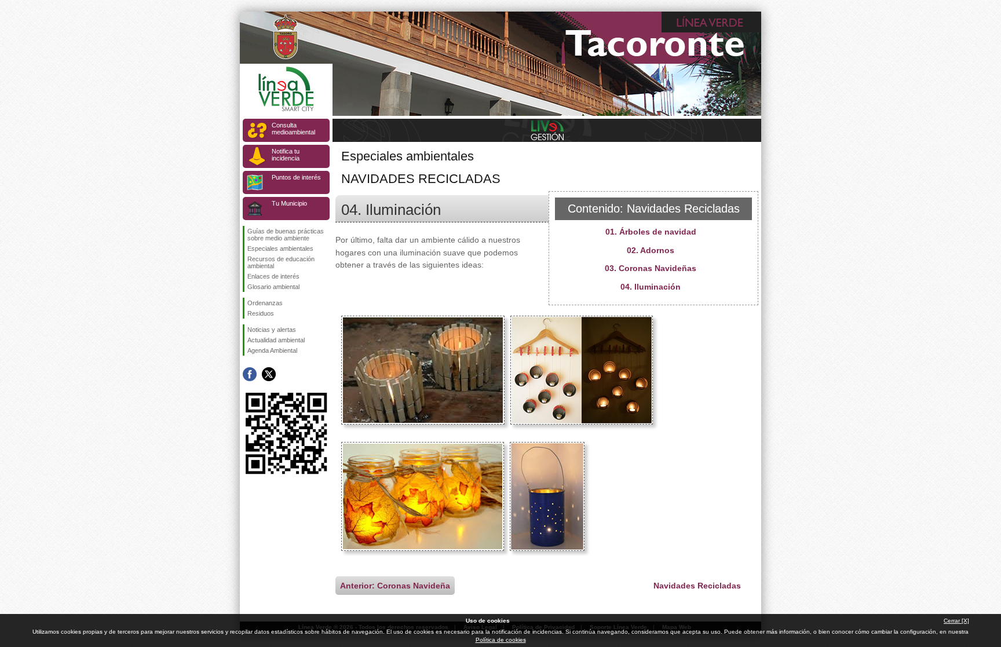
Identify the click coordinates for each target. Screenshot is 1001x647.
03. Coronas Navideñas (650, 268)
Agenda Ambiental (272, 350)
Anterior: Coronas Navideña (395, 585)
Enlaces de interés (273, 276)
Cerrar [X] (956, 620)
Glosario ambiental (273, 286)
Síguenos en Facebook (250, 374)
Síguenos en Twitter (269, 374)
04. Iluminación (650, 286)
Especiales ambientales (280, 248)
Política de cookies (501, 640)
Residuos (260, 313)
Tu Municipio (289, 203)
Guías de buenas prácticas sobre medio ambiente (285, 235)
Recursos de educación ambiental (281, 262)
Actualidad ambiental (276, 340)
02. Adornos (650, 250)
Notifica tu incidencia (285, 155)
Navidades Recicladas (697, 585)
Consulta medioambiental (293, 129)
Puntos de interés (296, 177)
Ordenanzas (265, 302)
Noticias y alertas (271, 329)
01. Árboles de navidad (650, 231)
